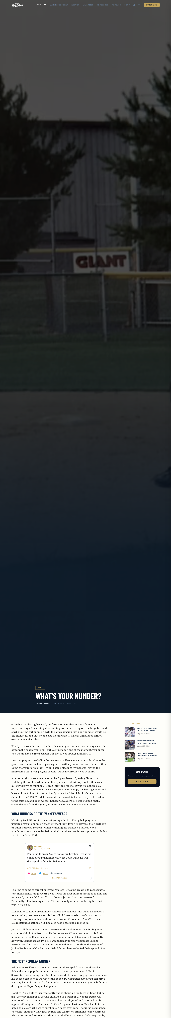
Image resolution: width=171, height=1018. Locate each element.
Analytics (88, 5)
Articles (41, 5)
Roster (75, 5)
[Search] (134, 5)
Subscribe (151, 5)
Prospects (102, 5)
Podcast (116, 5)
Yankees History (59, 5)
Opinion (40, 687)
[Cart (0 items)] (139, 5)
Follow (47, 849)
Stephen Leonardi (42, 703)
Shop (127, 5)
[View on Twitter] (90, 848)
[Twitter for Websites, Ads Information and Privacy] (90, 868)
